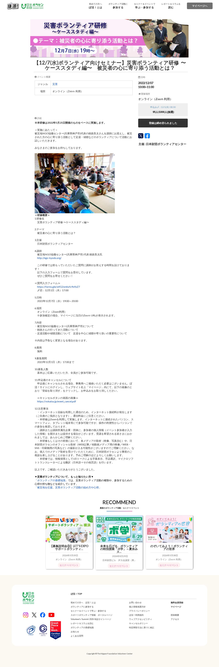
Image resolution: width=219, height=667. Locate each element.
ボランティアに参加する (82, 607)
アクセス (175, 619)
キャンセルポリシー (138, 623)
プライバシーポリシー (139, 611)
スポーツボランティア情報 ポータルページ (91, 615)
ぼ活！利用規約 (136, 615)
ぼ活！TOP (76, 594)
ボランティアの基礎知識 (82, 627)
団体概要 (175, 615)
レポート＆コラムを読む (82, 623)
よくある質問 (77, 636)
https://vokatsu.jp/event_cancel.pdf (56, 401)
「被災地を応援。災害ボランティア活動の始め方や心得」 (68, 487)
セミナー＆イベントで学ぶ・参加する (88, 611)
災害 (55, 84)
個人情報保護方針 (137, 607)
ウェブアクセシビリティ (140, 619)
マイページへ (199, 5)
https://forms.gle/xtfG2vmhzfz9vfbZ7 (58, 286)
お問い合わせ (135, 602)
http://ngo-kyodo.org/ (49, 257)
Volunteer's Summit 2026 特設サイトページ (91, 619)
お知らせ (75, 631)
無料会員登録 (177, 602)
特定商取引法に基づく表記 (141, 627)
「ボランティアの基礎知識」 (51, 480)
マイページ (176, 607)
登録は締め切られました (163, 122)
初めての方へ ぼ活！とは (83, 602)
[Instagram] (26, 615)
